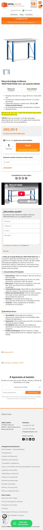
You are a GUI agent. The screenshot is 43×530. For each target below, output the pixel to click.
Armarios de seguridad (10, 477)
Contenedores (7, 453)
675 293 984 (28, 10)
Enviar (6, 251)
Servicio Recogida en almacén (12, 501)
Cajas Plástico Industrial (10, 473)
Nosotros (14, 15)
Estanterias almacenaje (10, 480)
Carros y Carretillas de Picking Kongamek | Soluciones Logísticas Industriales (21, 468)
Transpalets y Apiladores (10, 463)
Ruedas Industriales (9, 484)
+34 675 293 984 (28, 429)
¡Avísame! (7, 168)
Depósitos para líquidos (10, 460)
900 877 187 (16, 10)
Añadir (28, 146)
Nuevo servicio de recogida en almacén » (21, 22)
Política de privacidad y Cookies (13, 515)
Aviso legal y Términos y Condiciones (15, 512)
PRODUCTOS (22, 19)
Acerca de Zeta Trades (9, 498)
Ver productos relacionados (27, 150)
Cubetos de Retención (9, 456)
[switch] (4, 522)
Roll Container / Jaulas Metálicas (13, 449)
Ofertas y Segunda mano (10, 491)
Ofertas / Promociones (10, 487)
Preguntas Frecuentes (9, 505)
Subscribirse (33, 392)
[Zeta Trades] (13, 4)
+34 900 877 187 (28, 425)
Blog (21, 15)
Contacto (29, 15)
